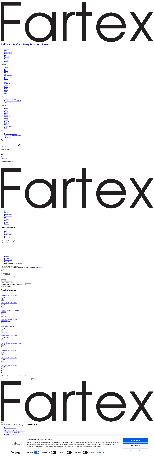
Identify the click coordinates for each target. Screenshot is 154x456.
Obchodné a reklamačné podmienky (14, 431)
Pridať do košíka (5, 286)
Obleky (6, 118)
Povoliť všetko (135, 440)
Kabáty (6, 90)
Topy (5, 74)
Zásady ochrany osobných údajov (13, 432)
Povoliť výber (135, 445)
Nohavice (7, 83)
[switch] (53, 452)
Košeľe (6, 72)
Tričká (6, 67)
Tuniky (6, 80)
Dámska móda (8, 52)
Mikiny (6, 79)
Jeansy (6, 85)
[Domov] (77, 421)
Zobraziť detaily (96, 452)
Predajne (6, 58)
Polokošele (7, 69)
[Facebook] (1, 423)
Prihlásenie (4, 158)
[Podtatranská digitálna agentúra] (32, 425)
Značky (6, 49)
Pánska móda (8, 53)
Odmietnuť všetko (135, 451)
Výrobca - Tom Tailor (10, 99)
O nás (6, 60)
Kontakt (6, 61)
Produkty (6, 233)
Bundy (6, 88)
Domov (6, 231)
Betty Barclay (39, 267)
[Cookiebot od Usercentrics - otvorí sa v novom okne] (15, 452)
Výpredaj (7, 57)
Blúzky (6, 71)
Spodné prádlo (8, 126)
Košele (6, 113)
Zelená (6, 269)
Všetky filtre (7, 102)
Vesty (5, 91)
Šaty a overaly (8, 75)
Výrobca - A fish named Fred (12, 101)
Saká (5, 82)
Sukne (6, 87)
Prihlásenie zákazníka (10, 428)
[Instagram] (2, 423)
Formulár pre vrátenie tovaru (12, 434)
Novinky (6, 50)
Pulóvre (6, 77)
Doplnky (6, 55)
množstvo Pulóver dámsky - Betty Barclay (13, 284)
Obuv (5, 93)
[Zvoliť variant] (2, 299)
